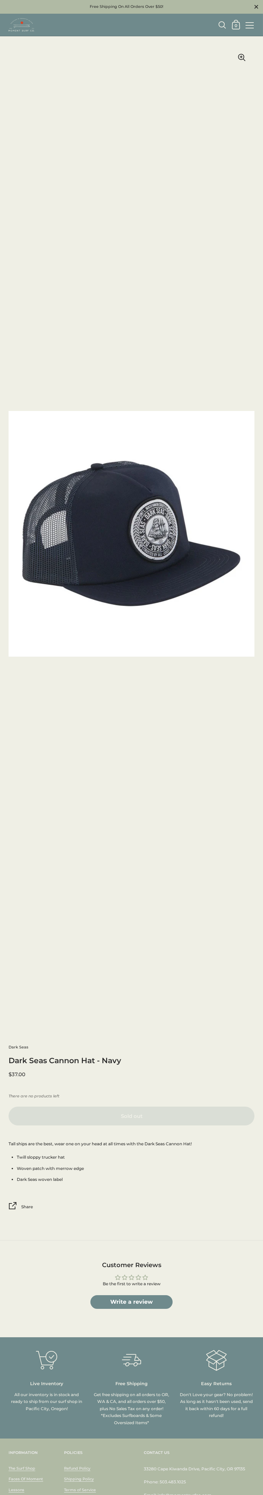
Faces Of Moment (26, 1479)
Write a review (131, 1302)
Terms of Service (80, 1489)
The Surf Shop (22, 1468)
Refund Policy (77, 1468)
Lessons (16, 1489)
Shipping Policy (79, 1479)
